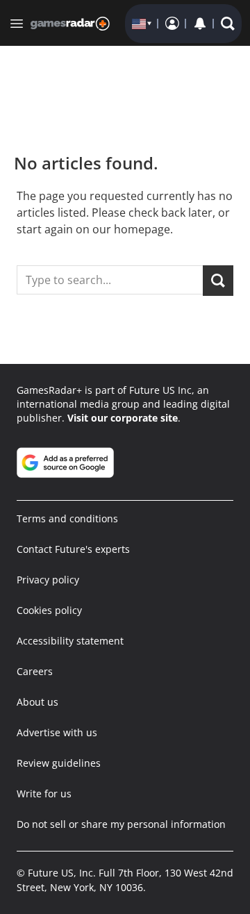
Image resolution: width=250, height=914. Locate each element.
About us (37, 701)
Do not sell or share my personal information (121, 824)
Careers (35, 671)
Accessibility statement (70, 640)
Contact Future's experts (73, 549)
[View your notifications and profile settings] (200, 24)
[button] (228, 23)
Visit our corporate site (122, 417)
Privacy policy (48, 579)
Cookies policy (49, 610)
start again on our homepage (93, 229)
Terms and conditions (67, 518)
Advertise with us (57, 732)
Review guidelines (59, 763)
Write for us (44, 793)
